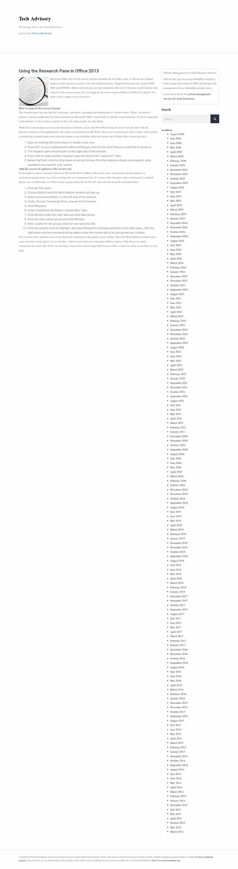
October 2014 (177, 760)
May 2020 (175, 467)
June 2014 (176, 778)
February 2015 (178, 747)
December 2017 (179, 596)
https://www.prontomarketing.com (166, 860)
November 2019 (179, 494)
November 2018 (179, 547)
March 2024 (176, 263)
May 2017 (175, 627)
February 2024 (178, 267)
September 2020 (179, 449)
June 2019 (176, 516)
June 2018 (176, 569)
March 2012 (176, 831)
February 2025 (178, 214)
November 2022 (179, 334)
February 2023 (178, 320)
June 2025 (176, 196)
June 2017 (176, 623)
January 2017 (177, 645)
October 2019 (177, 498)
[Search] (214, 118)
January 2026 (177, 165)
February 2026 (178, 160)
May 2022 (175, 360)
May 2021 (175, 414)
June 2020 (176, 463)
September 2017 (179, 609)
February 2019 (178, 534)
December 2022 (179, 329)
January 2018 (177, 591)
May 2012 (175, 827)
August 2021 (177, 400)
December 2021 (179, 383)
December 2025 (179, 169)
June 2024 (176, 249)
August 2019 (177, 507)
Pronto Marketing (42, 33)
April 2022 (176, 365)
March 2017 (176, 636)
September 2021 (179, 396)
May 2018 (175, 574)
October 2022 (177, 338)
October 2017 (177, 605)
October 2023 (177, 285)
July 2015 (175, 725)
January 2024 (177, 271)
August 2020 (177, 454)
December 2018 (179, 543)
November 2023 (179, 280)
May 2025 (175, 200)
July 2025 (175, 191)
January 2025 (177, 218)
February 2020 (178, 480)
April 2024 (176, 258)
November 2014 (179, 756)
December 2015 (179, 703)
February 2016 (178, 694)
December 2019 (179, 489)
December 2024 (179, 223)
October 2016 (177, 658)
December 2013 (179, 805)
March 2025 (176, 209)
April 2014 (176, 787)
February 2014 (178, 796)
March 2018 (176, 582)
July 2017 (175, 618)
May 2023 (175, 307)
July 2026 (175, 138)
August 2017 (177, 614)
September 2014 (179, 765)
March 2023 (176, 316)
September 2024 (179, 236)
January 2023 (177, 325)
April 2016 (176, 685)
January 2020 (177, 485)
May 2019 (175, 520)
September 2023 (179, 289)
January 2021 (177, 431)
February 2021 (178, 427)
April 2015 (176, 738)
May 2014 (175, 782)
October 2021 (177, 391)
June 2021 (176, 409)
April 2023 (176, 311)
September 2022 (179, 342)
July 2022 (175, 351)
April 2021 (176, 418)
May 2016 (175, 680)
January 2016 (177, 698)
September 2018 (179, 556)
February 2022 (178, 374)
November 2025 (179, 174)
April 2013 (176, 818)
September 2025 (179, 183)
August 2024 (177, 240)
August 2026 (177, 134)
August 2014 (177, 769)
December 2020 (179, 436)
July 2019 (175, 511)
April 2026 (176, 152)
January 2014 (177, 800)
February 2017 (178, 640)
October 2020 (177, 445)
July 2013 (175, 809)
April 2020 (176, 471)
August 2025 (177, 187)
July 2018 (175, 565)
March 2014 (176, 791)
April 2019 (176, 525)
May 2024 (175, 254)
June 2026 (176, 143)
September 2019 (179, 502)
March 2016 (176, 689)
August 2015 (177, 720)
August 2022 (177, 347)
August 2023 (177, 294)
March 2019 (176, 529)
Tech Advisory (35, 18)
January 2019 (177, 538)
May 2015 (175, 734)
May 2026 (175, 147)
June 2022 (176, 356)
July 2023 (175, 298)
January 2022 (177, 378)
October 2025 (177, 178)
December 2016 (179, 649)
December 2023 (179, 276)
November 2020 (179, 440)
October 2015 (177, 711)
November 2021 (179, 387)
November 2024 (179, 227)
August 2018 (177, 560)
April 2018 (176, 578)
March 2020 (176, 476)
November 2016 (179, 654)
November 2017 (179, 600)
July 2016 (175, 671)
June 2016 (176, 676)
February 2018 (178, 587)
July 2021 (175, 405)
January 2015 (177, 751)
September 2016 (179, 662)
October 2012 (177, 822)
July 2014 (175, 774)
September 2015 (179, 716)
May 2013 (175, 814)
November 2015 (179, 707)
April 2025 (176, 205)
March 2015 (176, 742)
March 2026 (176, 156)
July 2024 (175, 245)
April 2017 (176, 631)
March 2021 (176, 422)
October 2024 (177, 231)
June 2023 (176, 303)
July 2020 (175, 458)
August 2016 (177, 667)
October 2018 (177, 551)
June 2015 (176, 729)
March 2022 (176, 369)
